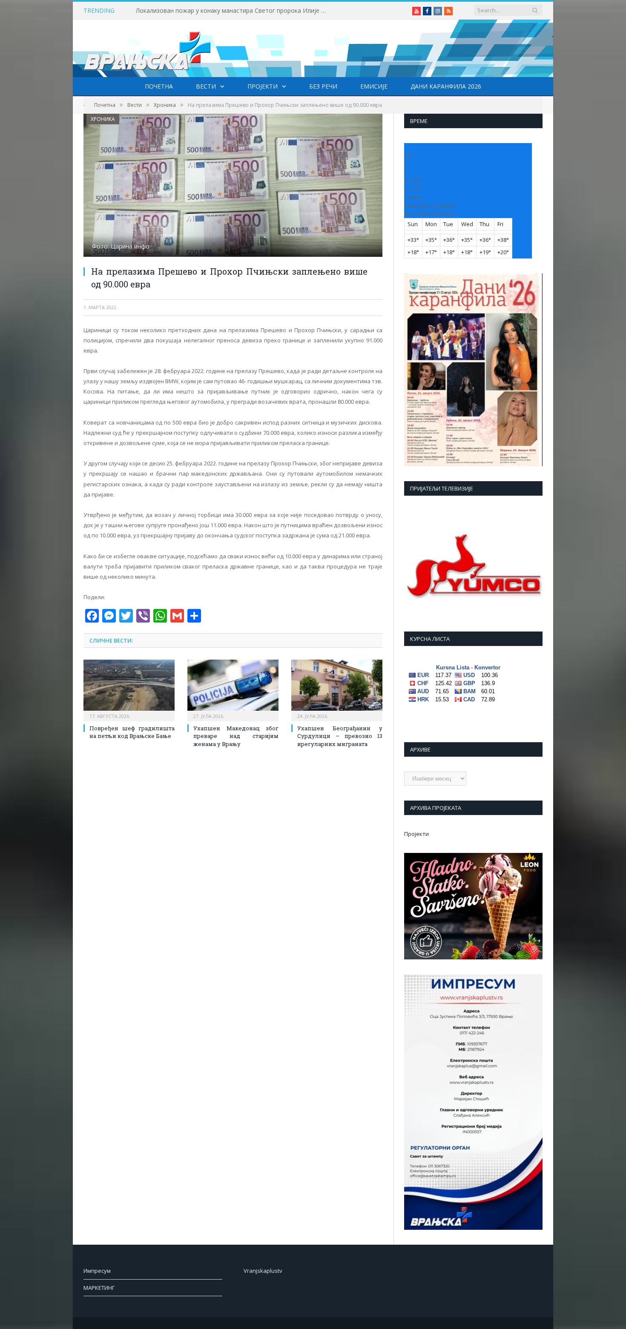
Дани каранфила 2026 (446, 86)
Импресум (97, 1270)
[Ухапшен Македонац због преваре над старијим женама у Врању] (233, 689)
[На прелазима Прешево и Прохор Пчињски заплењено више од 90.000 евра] (232, 186)
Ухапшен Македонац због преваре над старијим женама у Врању (236, 735)
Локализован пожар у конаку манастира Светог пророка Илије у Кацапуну (234, 10)
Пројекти (262, 86)
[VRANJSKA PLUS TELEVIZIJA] (147, 48)
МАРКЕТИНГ (99, 1288)
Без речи (323, 86)
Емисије (374, 86)
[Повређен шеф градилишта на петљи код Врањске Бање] (129, 689)
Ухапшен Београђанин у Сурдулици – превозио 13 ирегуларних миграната (339, 735)
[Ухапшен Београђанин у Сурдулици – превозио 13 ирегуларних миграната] (336, 689)
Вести (206, 86)
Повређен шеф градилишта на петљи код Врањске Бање (132, 732)
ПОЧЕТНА (159, 86)
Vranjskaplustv (263, 1270)
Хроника (103, 119)
